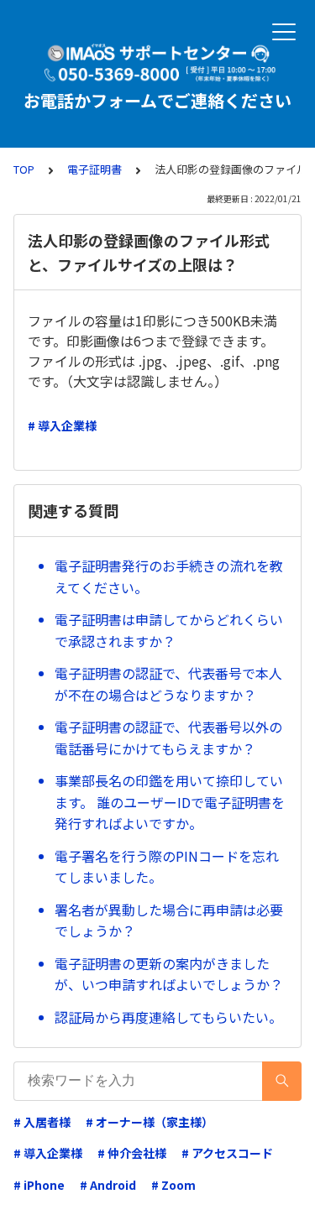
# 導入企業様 (62, 425)
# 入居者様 (42, 1121)
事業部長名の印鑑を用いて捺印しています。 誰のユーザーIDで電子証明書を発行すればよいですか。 (170, 801)
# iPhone (39, 1184)
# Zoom (173, 1184)
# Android (108, 1184)
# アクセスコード (227, 1153)
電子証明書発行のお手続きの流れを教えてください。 (169, 576)
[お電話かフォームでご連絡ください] (157, 63)
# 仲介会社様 (131, 1153)
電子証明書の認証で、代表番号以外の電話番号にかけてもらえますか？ (168, 738)
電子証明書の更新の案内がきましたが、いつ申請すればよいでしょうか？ (169, 974)
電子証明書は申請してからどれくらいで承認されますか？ (169, 630)
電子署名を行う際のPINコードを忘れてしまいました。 (167, 867)
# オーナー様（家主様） (149, 1121)
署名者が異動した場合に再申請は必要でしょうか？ (169, 920)
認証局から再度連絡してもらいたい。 (168, 1017)
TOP (23, 169)
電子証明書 (94, 169)
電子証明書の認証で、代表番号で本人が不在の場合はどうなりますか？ (168, 684)
